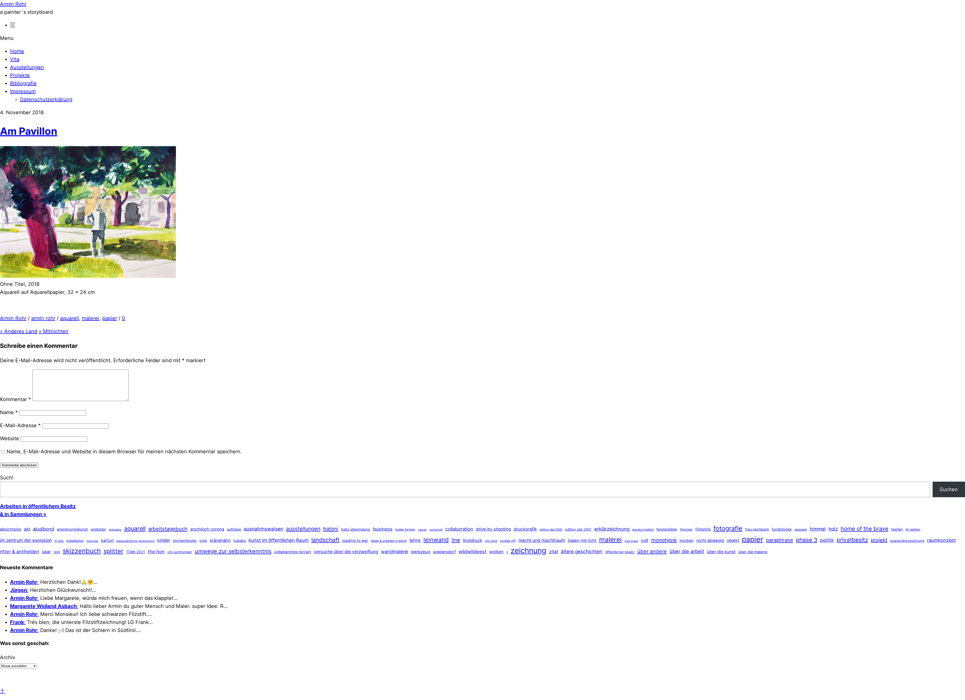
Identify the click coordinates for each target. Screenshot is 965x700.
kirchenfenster (185, 540)
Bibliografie (23, 83)
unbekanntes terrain (292, 551)
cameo (422, 529)
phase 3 (806, 539)
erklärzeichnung (612, 529)
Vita (14, 59)
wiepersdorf (444, 551)
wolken (496, 551)
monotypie (664, 540)
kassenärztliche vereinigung (135, 541)
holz (833, 529)
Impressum (23, 91)
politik (827, 540)
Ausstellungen (27, 67)
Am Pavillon (28, 131)
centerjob (436, 529)
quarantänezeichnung (907, 541)
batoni (330, 529)
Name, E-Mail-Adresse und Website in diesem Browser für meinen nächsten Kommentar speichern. (124, 452)
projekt (879, 540)
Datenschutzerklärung (46, 99)
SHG (57, 552)
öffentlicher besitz (620, 552)
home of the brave (864, 528)
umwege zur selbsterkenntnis (233, 551)
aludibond (43, 529)
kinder (163, 540)
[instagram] (12, 25)
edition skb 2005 (551, 529)
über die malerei (752, 552)
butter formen (405, 529)
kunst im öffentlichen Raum (279, 540)
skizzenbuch (82, 551)
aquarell (69, 318)
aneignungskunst (72, 529)
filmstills (703, 529)
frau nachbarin (757, 529)
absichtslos (10, 529)
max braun (631, 541)
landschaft (325, 539)
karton (107, 540)
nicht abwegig (710, 540)
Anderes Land (18, 331)
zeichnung (528, 550)
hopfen (897, 529)
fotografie (727, 528)
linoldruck (472, 540)
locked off (508, 541)
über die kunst (721, 551)
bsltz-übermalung (355, 529)
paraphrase (779, 540)
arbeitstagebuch (167, 529)
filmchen (686, 529)
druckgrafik (525, 529)
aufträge (234, 529)
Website (9, 438)
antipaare (115, 529)
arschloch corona (207, 529)
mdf (644, 540)
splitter (113, 551)
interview (92, 541)
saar (46, 551)
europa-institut (643, 529)
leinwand (436, 539)
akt (27, 529)
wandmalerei (394, 551)
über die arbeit (686, 551)
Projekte (20, 75)
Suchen (949, 489)
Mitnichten (53, 331)
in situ (59, 541)
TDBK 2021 (135, 552)
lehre (415, 540)
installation (75, 541)
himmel (818, 529)
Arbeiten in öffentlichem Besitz (38, 506)
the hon (156, 551)
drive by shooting (493, 529)
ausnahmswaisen (263, 529)
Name (9, 412)
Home (17, 51)
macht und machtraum (541, 540)
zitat (553, 551)
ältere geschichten (581, 551)
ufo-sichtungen (179, 552)
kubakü (239, 540)
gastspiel (800, 529)
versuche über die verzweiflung (346, 551)
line (456, 540)
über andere (652, 551)
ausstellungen (303, 529)
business (383, 529)
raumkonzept (941, 540)
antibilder (98, 529)
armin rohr (43, 318)
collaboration (459, 529)
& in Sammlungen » (23, 514)
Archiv (7, 657)
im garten (912, 529)
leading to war (355, 540)
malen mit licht (582, 540)
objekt (733, 540)
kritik (203, 541)
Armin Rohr (13, 318)
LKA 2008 (491, 541)
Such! (7, 478)
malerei (90, 318)
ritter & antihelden (19, 551)
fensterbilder (666, 529)
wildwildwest (473, 551)
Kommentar (15, 399)
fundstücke (782, 529)
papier (109, 318)
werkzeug (420, 551)
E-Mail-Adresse (20, 425)
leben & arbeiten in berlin (389, 541)
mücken (687, 540)
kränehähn (220, 540)
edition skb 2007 (578, 529)
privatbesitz (852, 539)
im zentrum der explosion (26, 540)
